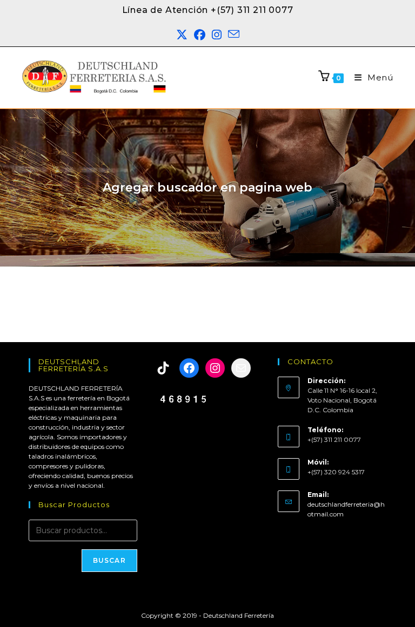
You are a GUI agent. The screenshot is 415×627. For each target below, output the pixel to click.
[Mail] (241, 368)
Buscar (109, 560)
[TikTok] (163, 368)
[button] (386, 604)
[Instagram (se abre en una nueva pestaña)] (217, 35)
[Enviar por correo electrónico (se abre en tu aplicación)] (234, 35)
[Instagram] (215, 368)
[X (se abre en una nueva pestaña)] (182, 35)
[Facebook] (189, 368)
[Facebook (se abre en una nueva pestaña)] (200, 35)
